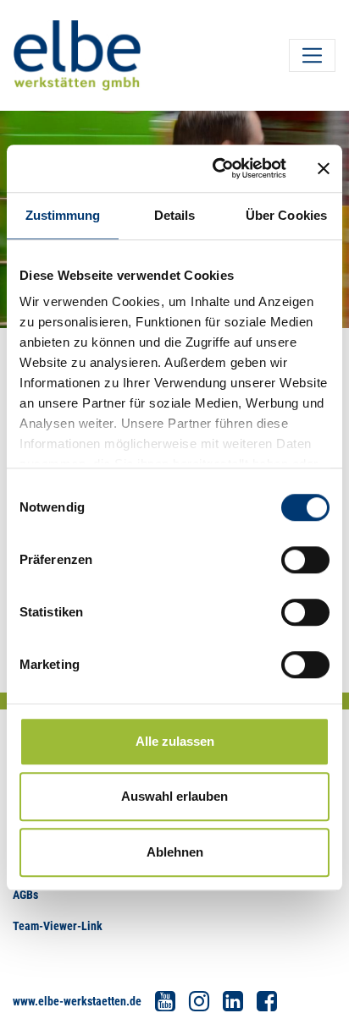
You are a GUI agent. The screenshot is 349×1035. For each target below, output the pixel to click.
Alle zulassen (175, 741)
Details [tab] (175, 215)
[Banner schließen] (324, 168)
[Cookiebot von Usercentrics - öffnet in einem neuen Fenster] (216, 168)
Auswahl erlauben (174, 796)
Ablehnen (175, 852)
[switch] (305, 559)
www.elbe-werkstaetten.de (77, 1001)
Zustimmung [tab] (63, 215)
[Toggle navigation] (312, 55)
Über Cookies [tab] (286, 215)
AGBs (25, 894)
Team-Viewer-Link (57, 926)
